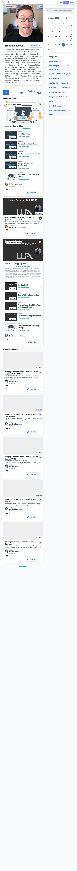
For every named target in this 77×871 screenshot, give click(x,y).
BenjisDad (12, 227)
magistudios (13, 185)
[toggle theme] (61, 2)
